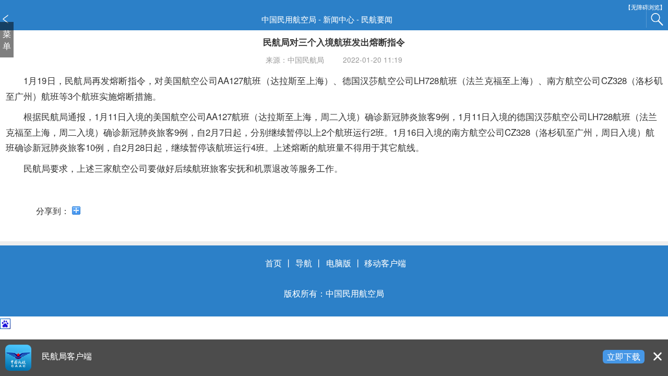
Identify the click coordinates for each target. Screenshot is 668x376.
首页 (273, 262)
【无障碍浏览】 (645, 7)
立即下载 (623, 356)
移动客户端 (385, 262)
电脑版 (338, 262)
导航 (303, 262)
